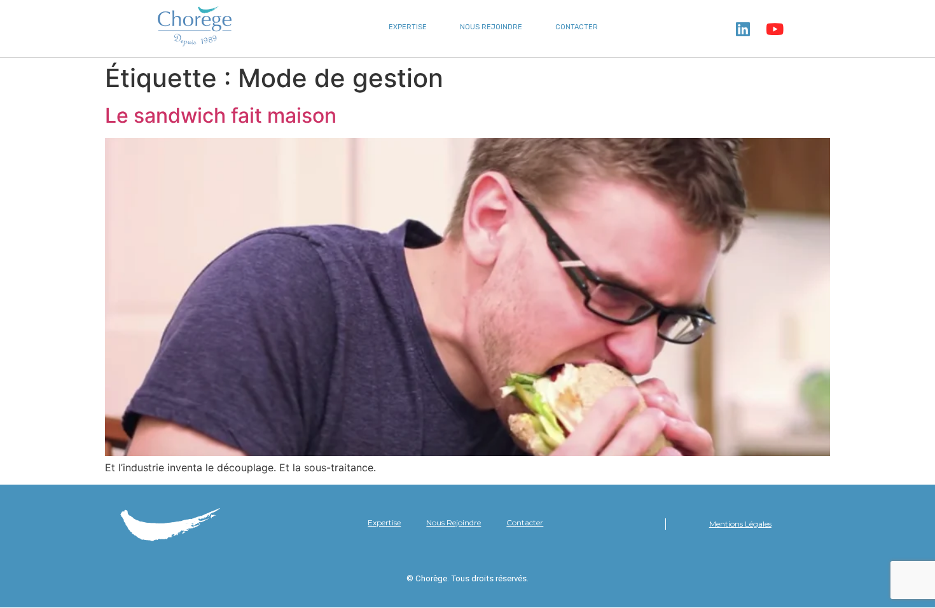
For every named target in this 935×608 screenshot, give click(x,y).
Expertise (408, 27)
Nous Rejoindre (491, 27)
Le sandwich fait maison (220, 115)
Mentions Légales (740, 524)
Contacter (576, 27)
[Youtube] (775, 29)
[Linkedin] (743, 29)
